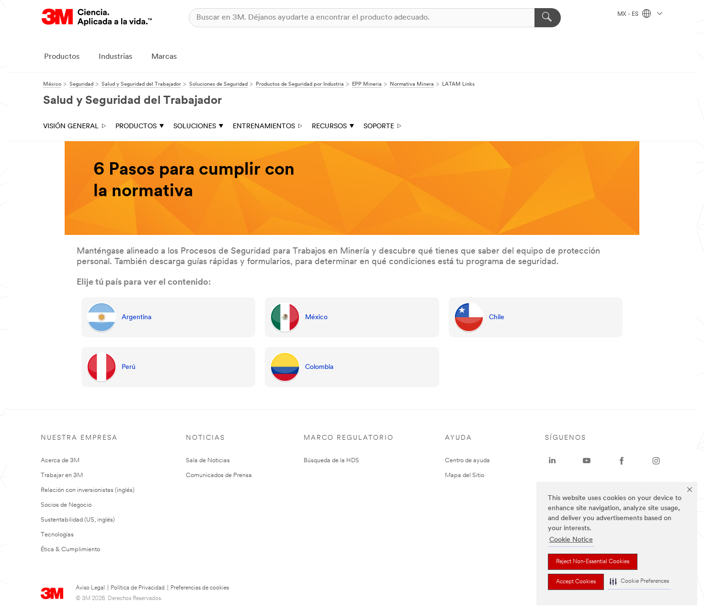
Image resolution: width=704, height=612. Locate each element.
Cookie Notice (571, 540)
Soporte (378, 126)
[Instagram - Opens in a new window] (656, 461)
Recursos (329, 126)
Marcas (164, 57)
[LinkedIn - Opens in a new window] (552, 461)
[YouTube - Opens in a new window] (586, 461)
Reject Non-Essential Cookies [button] (592, 562)
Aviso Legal (90, 588)
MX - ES (628, 14)
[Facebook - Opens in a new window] (621, 461)
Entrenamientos (264, 126)
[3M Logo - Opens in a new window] (97, 17)
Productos (61, 57)
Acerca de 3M (60, 460)
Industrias (115, 57)
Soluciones (194, 126)
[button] (639, 582)
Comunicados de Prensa (219, 475)
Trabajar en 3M (62, 475)
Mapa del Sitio (464, 475)
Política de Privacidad (138, 588)
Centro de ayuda (467, 460)
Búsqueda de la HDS (331, 460)
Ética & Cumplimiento (70, 549)
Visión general (71, 126)
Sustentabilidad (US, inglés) (78, 520)
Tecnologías (57, 535)
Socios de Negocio (66, 505)
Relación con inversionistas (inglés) (88, 490)
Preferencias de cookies (199, 588)
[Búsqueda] (547, 17)
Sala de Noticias (208, 460)
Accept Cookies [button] (576, 582)
